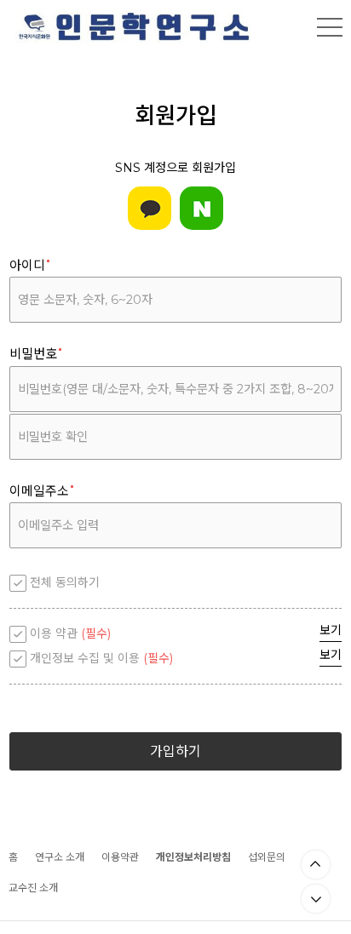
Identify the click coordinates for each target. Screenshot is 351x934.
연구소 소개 (59, 857)
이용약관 (120, 857)
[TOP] (316, 865)
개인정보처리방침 (193, 857)
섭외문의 (266, 857)
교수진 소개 (33, 887)
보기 (330, 630)
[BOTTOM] (316, 899)
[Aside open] (329, 27)
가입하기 (175, 751)
